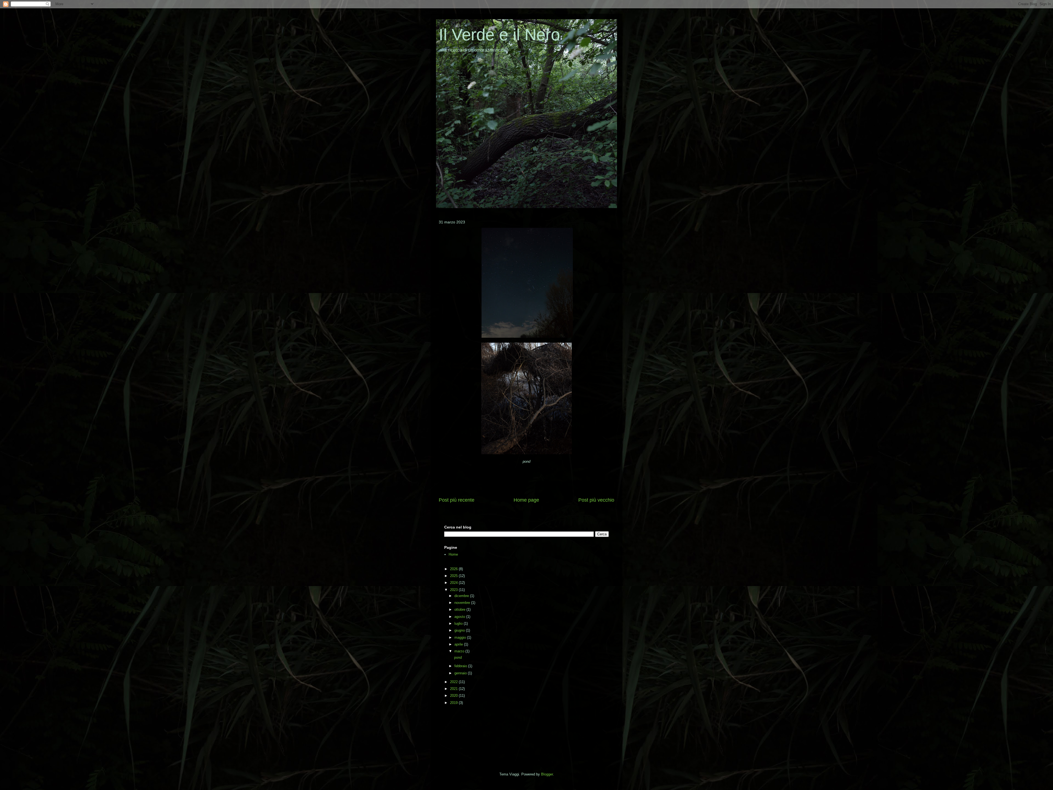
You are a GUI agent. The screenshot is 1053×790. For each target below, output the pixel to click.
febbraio (461, 666)
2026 (454, 569)
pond (457, 657)
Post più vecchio (596, 500)
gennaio (461, 673)
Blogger (547, 774)
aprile (459, 644)
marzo (459, 651)
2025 (454, 576)
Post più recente (456, 500)
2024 (454, 583)
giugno (460, 630)
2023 (454, 590)
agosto (460, 617)
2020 (454, 696)
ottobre (460, 609)
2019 (454, 703)
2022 (454, 682)
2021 (454, 689)
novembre (462, 603)
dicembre (462, 596)
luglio (459, 623)
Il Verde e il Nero (499, 34)
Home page (526, 500)
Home (453, 554)
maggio (460, 637)
